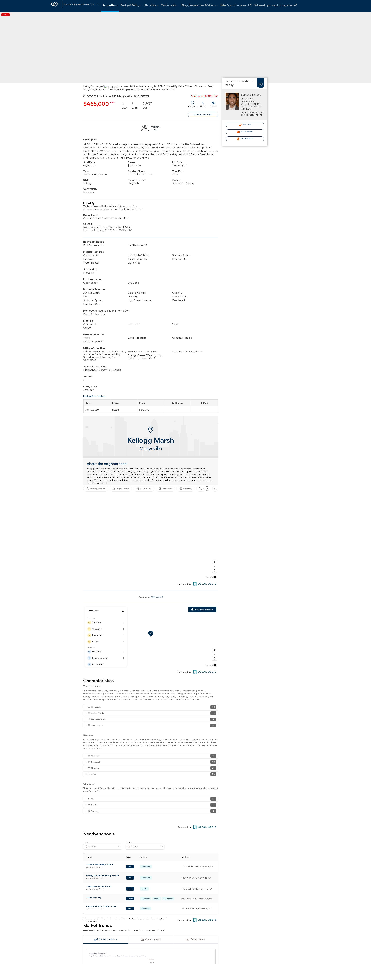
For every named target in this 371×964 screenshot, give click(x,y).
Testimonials (170, 8)
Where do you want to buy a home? (275, 5)
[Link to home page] (54, 6)
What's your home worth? (236, 5)
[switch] (193, 105)
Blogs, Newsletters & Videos (200, 8)
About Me (151, 8)
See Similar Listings (203, 115)
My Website (246, 139)
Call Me (246, 125)
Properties (111, 8)
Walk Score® (157, 597)
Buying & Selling (132, 8)
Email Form (246, 132)
